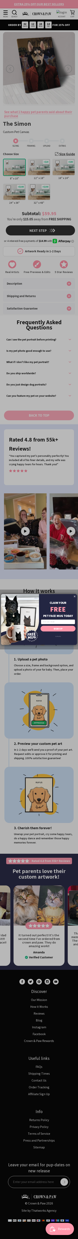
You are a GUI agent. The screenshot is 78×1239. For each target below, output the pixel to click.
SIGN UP (58, 628)
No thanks (58, 636)
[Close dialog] (74, 596)
